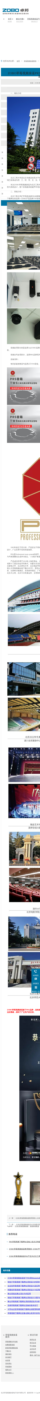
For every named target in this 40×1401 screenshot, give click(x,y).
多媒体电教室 (34, 1226)
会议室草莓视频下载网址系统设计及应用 (24, 1286)
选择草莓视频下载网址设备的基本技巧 (23, 1305)
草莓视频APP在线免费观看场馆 (11, 1343)
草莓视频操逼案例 (30, 61)
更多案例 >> (9, 1373)
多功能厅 (8, 1357)
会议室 (7, 1360)
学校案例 (8, 1367)
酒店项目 (8, 1354)
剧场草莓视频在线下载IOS (11, 1349)
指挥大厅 (8, 1370)
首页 (10, 20)
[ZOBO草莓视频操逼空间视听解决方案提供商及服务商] (15, 13)
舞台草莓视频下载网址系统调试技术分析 (24, 1301)
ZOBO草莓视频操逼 (21, 1226)
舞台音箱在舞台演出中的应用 (19, 1294)
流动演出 (8, 1363)
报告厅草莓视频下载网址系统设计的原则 (24, 1282)
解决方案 (19, 20)
